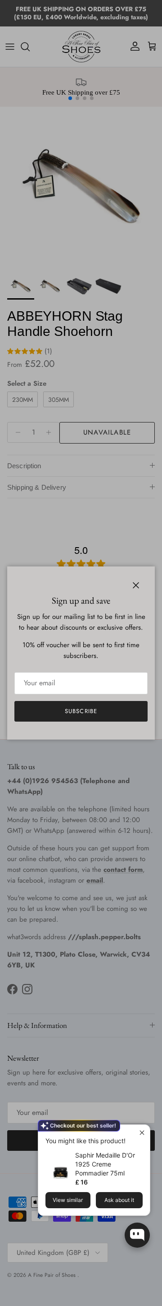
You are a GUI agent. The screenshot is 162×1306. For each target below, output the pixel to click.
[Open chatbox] (137, 1235)
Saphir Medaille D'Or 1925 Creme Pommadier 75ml (105, 1164)
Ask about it (119, 1200)
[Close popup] (142, 1133)
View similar (68, 1200)
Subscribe (81, 711)
